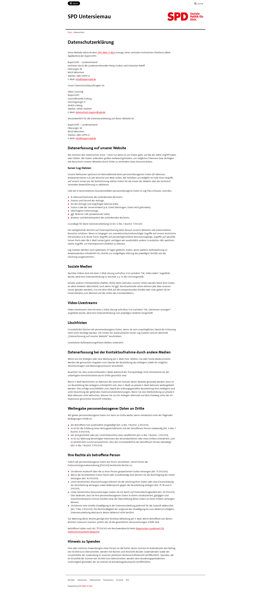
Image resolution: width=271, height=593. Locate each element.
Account (119, 580)
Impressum (82, 580)
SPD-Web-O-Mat (106, 52)
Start (70, 32)
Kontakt (71, 580)
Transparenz (108, 580)
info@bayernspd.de (86, 79)
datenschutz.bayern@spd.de (90, 112)
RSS (127, 580)
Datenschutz (95, 580)
